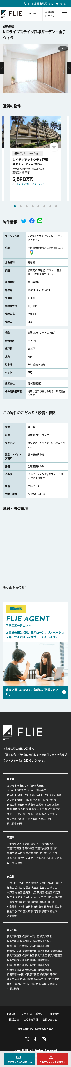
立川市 (47, 897)
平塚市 (53, 974)
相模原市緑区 (44, 970)
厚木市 (18, 984)
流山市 (43, 853)
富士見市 (28, 814)
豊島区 (26, 892)
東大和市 (28, 911)
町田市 (51, 902)
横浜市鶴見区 (14, 936)
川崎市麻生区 (29, 970)
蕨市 (9, 809)
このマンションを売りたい (52, 1062)
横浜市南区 (26, 941)
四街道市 (41, 858)
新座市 (56, 809)
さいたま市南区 (53, 795)
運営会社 (14, 1019)
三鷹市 (10, 902)
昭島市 (34, 902)
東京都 (10, 876)
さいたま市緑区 (15, 800)
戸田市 (16, 809)
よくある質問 (31, 1019)
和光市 (48, 809)
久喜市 (10, 814)
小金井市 (12, 906)
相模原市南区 (32, 974)
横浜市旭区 (43, 951)
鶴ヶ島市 (12, 819)
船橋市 (10, 853)
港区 (28, 883)
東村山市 (38, 906)
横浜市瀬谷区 (14, 955)
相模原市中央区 (15, 974)
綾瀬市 (53, 984)
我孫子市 (12, 858)
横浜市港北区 (44, 946)
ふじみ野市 (31, 819)
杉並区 (18, 892)
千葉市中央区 (14, 844)
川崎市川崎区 (29, 960)
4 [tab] (33, 206)
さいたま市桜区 (15, 795)
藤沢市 (18, 979)
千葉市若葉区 (14, 848)
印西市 (58, 858)
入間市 (24, 809)
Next (69, 68)
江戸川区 (28, 897)
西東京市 (12, 916)
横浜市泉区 (41, 955)
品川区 (18, 887)
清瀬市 (37, 911)
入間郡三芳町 (45, 819)
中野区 (10, 892)
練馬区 (56, 892)
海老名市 (36, 984)
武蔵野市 (57, 897)
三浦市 (55, 979)
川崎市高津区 (29, 965)
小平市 (21, 906)
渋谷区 (53, 887)
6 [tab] (44, 206)
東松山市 (12, 804)
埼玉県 (10, 779)
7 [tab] (50, 206)
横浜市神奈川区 (30, 936)
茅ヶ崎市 (38, 979)
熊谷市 (36, 800)
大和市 (26, 984)
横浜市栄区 (28, 955)
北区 (33, 892)
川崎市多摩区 (44, 965)
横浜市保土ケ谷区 (42, 941)
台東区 (51, 883)
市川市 (53, 848)
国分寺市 (49, 906)
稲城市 (53, 911)
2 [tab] (21, 206)
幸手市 (53, 814)
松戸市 (18, 853)
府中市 (26, 902)
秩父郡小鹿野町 (15, 823)
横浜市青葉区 (55, 955)
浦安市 (31, 858)
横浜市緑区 (56, 951)
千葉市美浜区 (42, 848)
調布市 (43, 902)
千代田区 (12, 883)
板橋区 (48, 892)
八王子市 (38, 897)
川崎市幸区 (43, 960)
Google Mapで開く (15, 587)
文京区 (43, 883)
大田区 (34, 887)
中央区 (21, 883)
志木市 (40, 809)
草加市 (47, 804)
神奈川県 (12, 930)
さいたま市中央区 (36, 790)
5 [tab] (38, 206)
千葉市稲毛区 (47, 844)
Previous (2, 68)
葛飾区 (18, 897)
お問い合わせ (50, 1019)
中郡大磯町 (13, 988)
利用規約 (11, 1014)
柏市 (36, 853)
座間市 (45, 984)
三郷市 (37, 814)
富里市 (18, 863)
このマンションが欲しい (20, 1062)
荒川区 (40, 892)
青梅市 (18, 902)
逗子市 (47, 979)
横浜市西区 (46, 936)
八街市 (50, 858)
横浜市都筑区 (14, 960)
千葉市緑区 (28, 848)
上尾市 (39, 804)
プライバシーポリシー (33, 1014)
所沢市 (52, 800)
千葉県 (10, 837)
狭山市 (31, 804)
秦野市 (10, 984)
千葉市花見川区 (30, 844)
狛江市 (18, 911)
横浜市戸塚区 (14, 951)
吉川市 (21, 819)
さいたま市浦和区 (34, 795)
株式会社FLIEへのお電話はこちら (35, 1029)
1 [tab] (15, 206)
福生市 (10, 911)
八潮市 (18, 814)
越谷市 (55, 804)
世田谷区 (44, 887)
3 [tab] (27, 206)
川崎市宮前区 (14, 970)
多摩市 (45, 911)
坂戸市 (45, 814)
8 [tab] (56, 206)
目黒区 (26, 887)
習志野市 (28, 853)
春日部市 (22, 804)
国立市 (58, 906)
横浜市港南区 (29, 951)
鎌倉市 (10, 979)
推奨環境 (54, 1014)
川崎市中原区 (14, 965)
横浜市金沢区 (29, 946)
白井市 (10, 863)
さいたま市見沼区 (16, 790)
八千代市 (52, 853)
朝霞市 (32, 809)
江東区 (10, 887)
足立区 (10, 897)
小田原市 (28, 979)
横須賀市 (44, 974)
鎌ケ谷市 (22, 858)
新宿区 (34, 883)
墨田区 (59, 883)
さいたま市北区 (15, 785)
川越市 (28, 800)
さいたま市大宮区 (34, 785)
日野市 (29, 906)
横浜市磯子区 (14, 946)
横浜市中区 (13, 941)
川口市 (44, 800)
